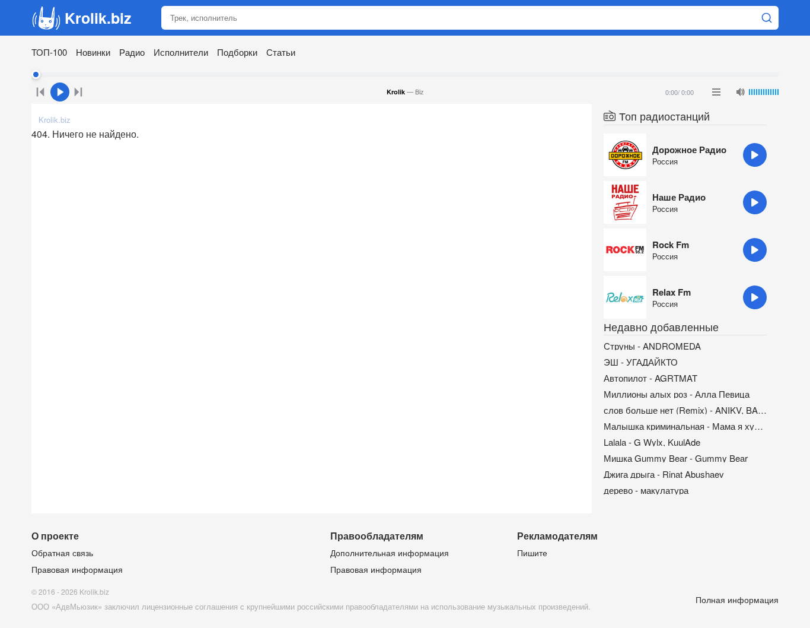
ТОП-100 (49, 52)
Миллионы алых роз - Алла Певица (677, 393)
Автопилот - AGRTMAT (650, 377)
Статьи (280, 52)
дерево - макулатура (646, 490)
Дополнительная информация (389, 553)
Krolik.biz (98, 17)
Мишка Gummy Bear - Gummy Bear (676, 457)
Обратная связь (62, 553)
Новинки (93, 52)
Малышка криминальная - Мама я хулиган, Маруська (685, 425)
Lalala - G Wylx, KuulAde (652, 441)
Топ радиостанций (664, 115)
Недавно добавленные (661, 326)
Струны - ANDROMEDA (652, 345)
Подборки (237, 52)
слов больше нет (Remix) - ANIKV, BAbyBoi (685, 409)
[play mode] (716, 92)
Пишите (532, 553)
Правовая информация (77, 569)
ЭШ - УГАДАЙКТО (641, 361)
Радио (132, 52)
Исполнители (181, 52)
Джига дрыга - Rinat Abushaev (664, 474)
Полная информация (737, 599)
